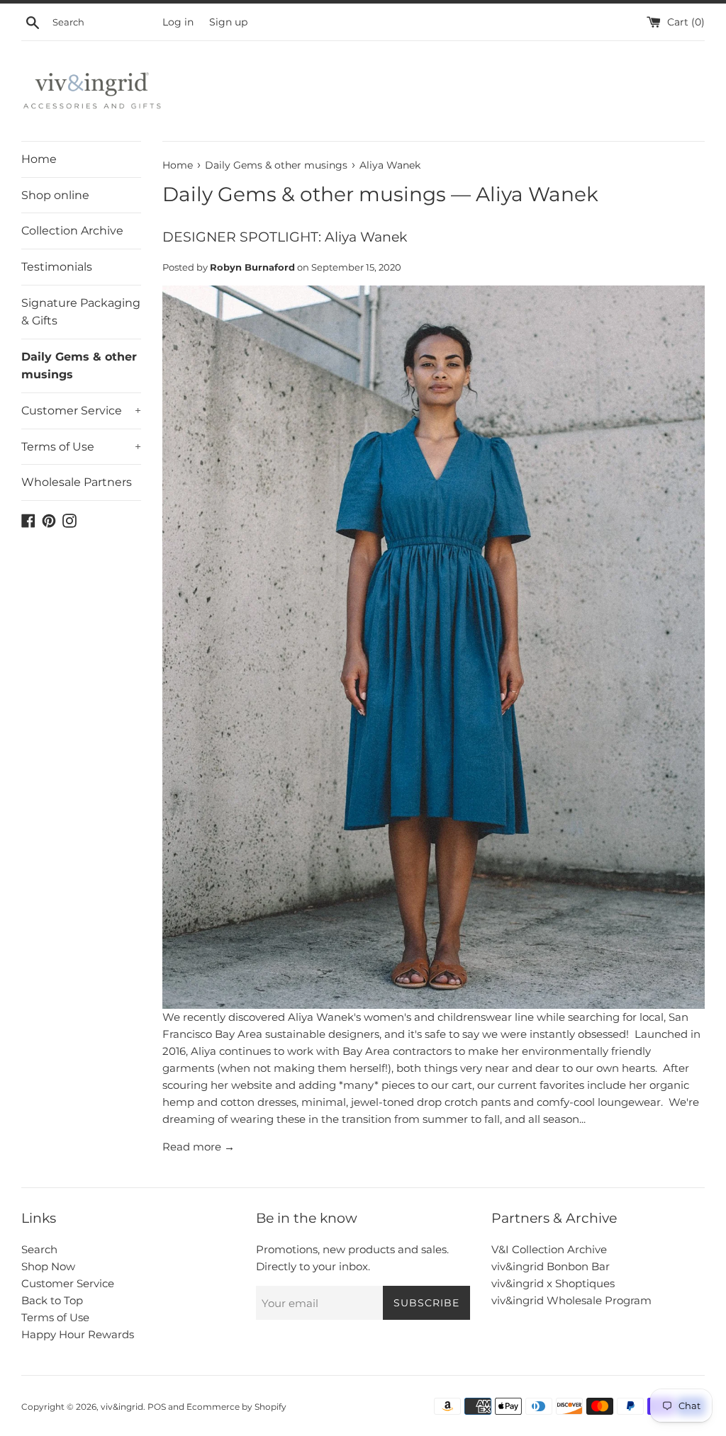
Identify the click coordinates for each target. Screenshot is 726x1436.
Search (39, 1249)
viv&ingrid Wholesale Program (571, 1300)
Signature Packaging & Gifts (80, 312)
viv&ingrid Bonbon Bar (550, 1266)
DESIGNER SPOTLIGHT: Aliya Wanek (284, 237)
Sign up (228, 22)
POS (156, 1406)
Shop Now (48, 1266)
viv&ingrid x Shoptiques (553, 1283)
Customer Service (81, 410)
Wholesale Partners (76, 482)
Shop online (55, 195)
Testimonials (56, 266)
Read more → (198, 1146)
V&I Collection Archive (549, 1249)
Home (39, 159)
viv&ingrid (122, 1406)
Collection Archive (72, 230)
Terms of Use (81, 446)
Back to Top (52, 1300)
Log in (178, 22)
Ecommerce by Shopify (236, 1406)
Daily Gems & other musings (79, 366)
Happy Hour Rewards (77, 1334)
